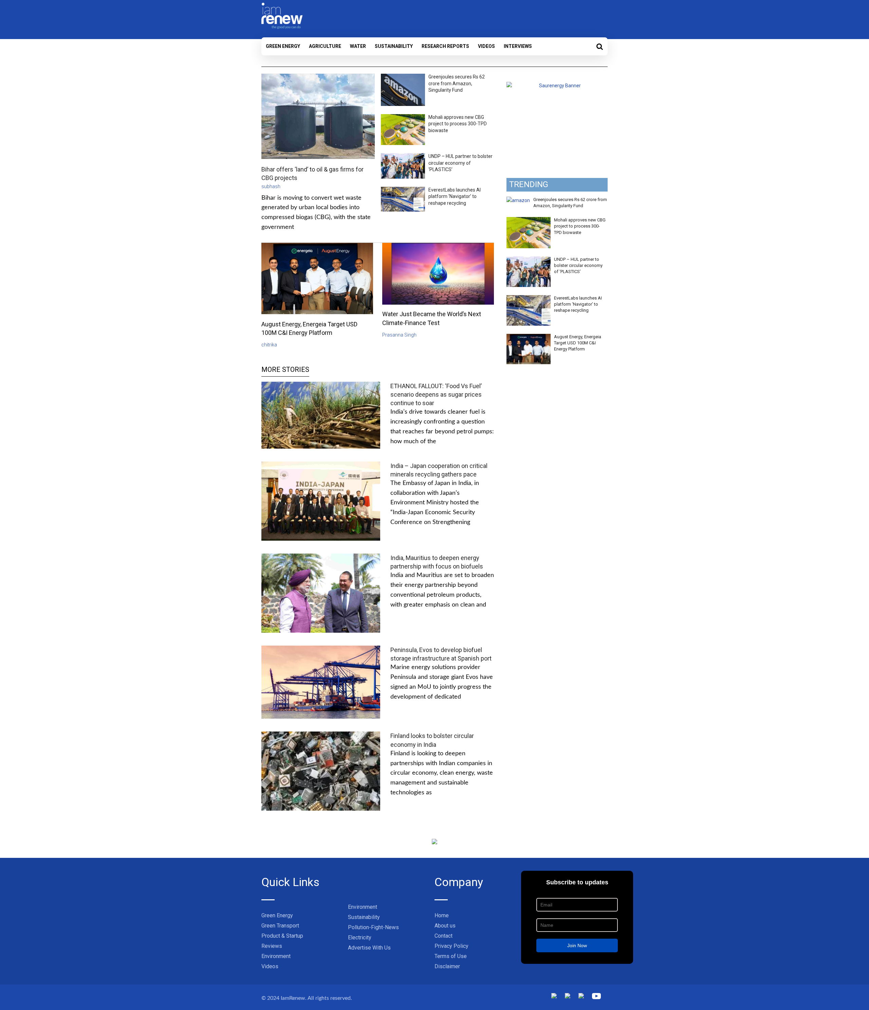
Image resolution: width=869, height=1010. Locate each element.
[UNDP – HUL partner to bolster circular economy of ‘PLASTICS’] (528, 260)
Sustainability (394, 46)
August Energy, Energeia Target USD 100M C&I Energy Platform (577, 342)
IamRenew (293, 998)
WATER (358, 46)
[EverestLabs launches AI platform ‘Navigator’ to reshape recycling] (528, 299)
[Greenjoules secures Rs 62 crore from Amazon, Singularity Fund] (518, 200)
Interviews (518, 46)
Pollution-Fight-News (373, 927)
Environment (276, 956)
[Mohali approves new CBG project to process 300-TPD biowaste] (528, 220)
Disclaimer (447, 966)
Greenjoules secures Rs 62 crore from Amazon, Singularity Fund (456, 83)
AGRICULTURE (325, 46)
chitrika (269, 344)
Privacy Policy (451, 946)
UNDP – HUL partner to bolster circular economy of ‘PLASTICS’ (460, 163)
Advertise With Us (369, 947)
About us (445, 925)
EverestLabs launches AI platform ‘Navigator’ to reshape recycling (454, 196)
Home (441, 915)
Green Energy (283, 46)
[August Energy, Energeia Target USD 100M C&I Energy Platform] (528, 337)
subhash (270, 186)
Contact (443, 936)
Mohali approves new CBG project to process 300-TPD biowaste (457, 123)
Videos (486, 46)
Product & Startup (282, 936)
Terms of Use (450, 956)
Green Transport (280, 925)
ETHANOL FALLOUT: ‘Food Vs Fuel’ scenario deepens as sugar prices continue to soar (436, 394)
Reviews (271, 946)
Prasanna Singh (399, 335)
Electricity (359, 937)
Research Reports (445, 46)
